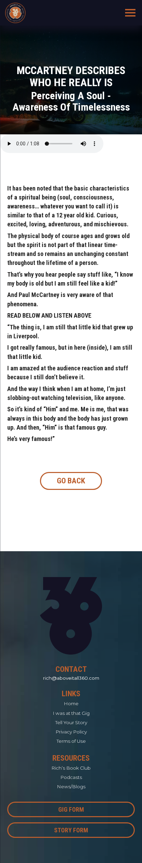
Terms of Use (71, 741)
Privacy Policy (71, 731)
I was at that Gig (71, 713)
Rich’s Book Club (71, 768)
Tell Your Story (71, 722)
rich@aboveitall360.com (71, 678)
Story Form (71, 830)
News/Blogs (71, 786)
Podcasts (71, 777)
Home (71, 703)
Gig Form (71, 809)
